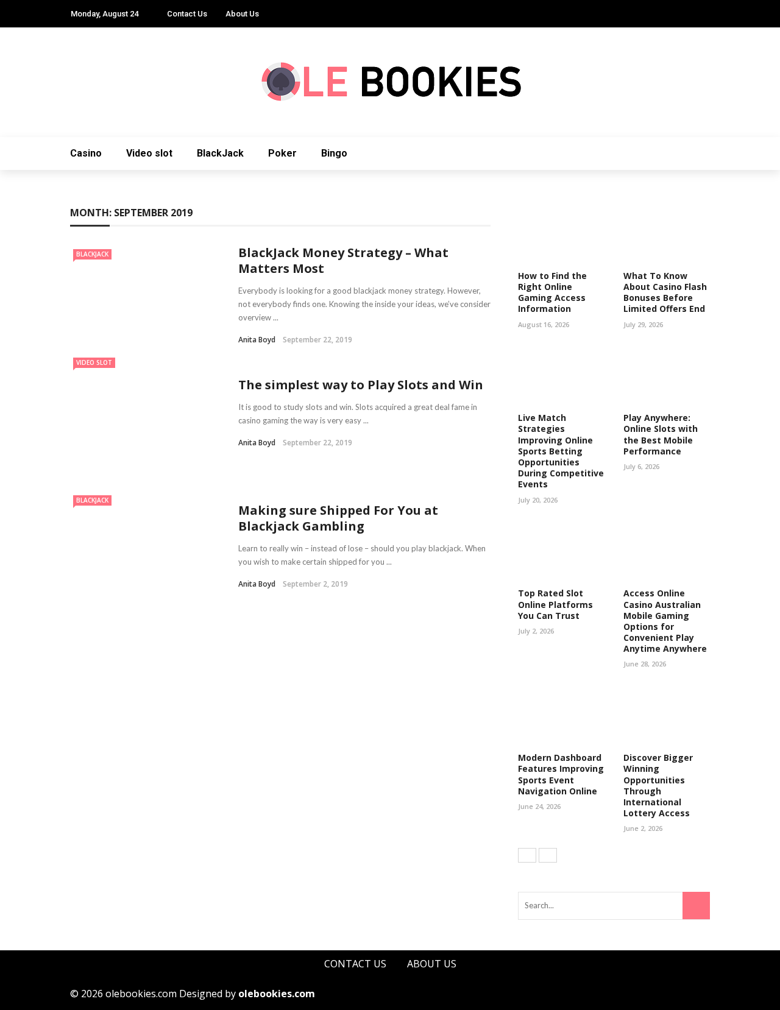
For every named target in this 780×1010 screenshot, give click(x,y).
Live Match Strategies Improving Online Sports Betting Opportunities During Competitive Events (561, 451)
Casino (86, 153)
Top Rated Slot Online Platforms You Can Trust (555, 604)
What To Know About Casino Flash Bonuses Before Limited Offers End (665, 292)
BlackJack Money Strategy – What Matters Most (343, 260)
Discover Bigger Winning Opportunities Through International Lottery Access (658, 785)
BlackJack (220, 153)
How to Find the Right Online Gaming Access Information (552, 292)
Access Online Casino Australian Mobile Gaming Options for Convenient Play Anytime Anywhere (665, 620)
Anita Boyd (256, 339)
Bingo (334, 153)
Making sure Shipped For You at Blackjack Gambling (338, 518)
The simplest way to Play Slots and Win (360, 384)
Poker (282, 153)
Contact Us (187, 13)
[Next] (548, 855)
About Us (242, 13)
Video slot (149, 153)
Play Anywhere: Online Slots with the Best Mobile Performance (660, 434)
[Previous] (527, 855)
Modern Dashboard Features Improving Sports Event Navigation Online (561, 774)
